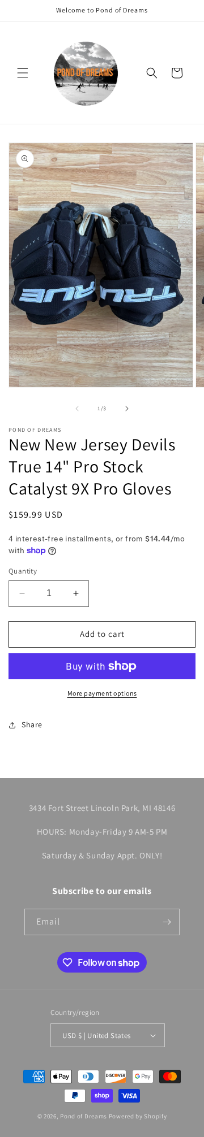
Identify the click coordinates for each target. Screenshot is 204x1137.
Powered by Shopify (138, 1116)
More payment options (102, 693)
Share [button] (32, 724)
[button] (22, 72)
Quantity (22, 571)
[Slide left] (77, 408)
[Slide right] (126, 408)
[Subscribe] (166, 922)
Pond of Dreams (83, 1116)
